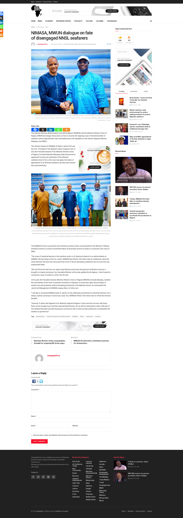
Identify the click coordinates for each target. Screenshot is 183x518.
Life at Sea (89, 466)
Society (102, 464)
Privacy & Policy (47, 2)
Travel (101, 482)
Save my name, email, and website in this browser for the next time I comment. (60, 435)
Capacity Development (77, 479)
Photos (88, 491)
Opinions (89, 486)
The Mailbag (112, 21)
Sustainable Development (104, 473)
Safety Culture (91, 499)
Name (34, 416)
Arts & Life (76, 461)
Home (33, 21)
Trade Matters (104, 480)
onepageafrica (42, 44)
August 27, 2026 (123, 180)
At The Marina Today (42, 27)
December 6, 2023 (56, 44)
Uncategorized (104, 485)
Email (33, 426)
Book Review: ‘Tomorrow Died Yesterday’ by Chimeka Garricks (141, 100)
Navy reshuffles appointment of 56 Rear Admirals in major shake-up (140, 139)
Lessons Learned (89, 462)
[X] (43, 130)
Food (74, 494)
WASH (101, 488)
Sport (101, 467)
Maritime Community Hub (91, 472)
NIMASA (75, 316)
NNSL (82, 316)
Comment (35, 390)
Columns (99, 21)
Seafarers (102, 461)
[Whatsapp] (58, 130)
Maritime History (89, 476)
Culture (89, 21)
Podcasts (78, 21)
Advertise (38, 2)
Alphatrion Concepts (62, 511)
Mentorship (90, 480)
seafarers (89, 316)
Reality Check (90, 497)
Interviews (76, 497)
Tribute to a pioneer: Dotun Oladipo (130, 178)
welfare (97, 316)
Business (82, 44)
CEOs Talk (76, 483)
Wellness (102, 495)
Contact (55, 2)
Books (74, 473)
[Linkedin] (50, 130)
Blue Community (76, 469)
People (88, 488)
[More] (66, 130)
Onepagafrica (40, 511)
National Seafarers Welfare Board (58, 316)
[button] (34, 381)
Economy (49, 21)
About (33, 2)
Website (75, 426)
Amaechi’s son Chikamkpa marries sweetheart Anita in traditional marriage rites (140, 126)
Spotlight (102, 470)
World (101, 500)
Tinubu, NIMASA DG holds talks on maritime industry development (139, 201)
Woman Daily (103, 498)
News (40, 21)
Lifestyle (89, 469)
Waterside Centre (63, 21)
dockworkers (40, 316)
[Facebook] (35, 130)
